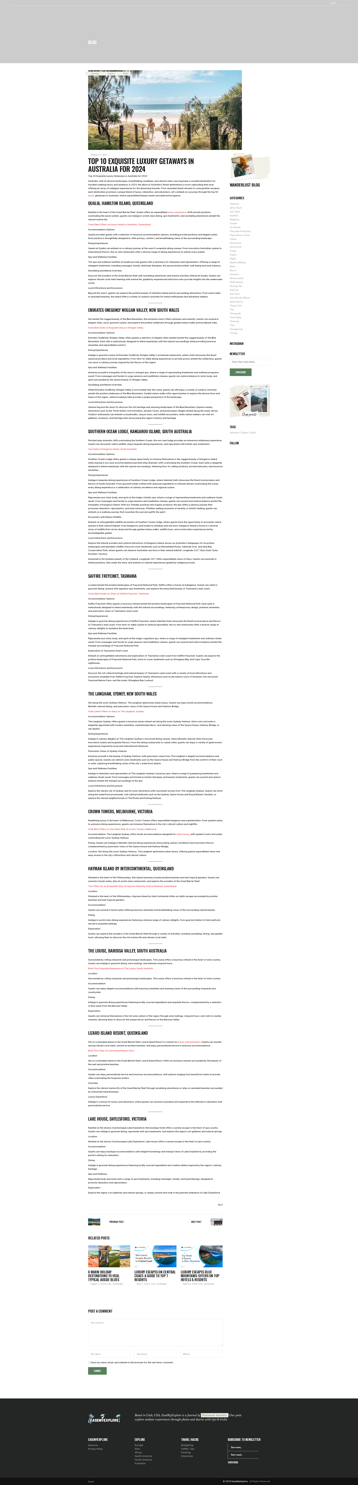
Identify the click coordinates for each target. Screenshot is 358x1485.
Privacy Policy (95, 1448)
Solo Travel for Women (240, 297)
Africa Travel (235, 207)
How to (233, 270)
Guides (253, 432)
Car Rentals (235, 227)
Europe (233, 250)
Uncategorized (236, 329)
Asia (137, 1448)
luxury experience (177, 212)
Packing (186, 1452)
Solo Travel (234, 293)
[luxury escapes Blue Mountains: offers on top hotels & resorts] (202, 1256)
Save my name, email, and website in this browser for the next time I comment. (132, 1362)
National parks (236, 278)
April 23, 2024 (190, 1283)
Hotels (126, 73)
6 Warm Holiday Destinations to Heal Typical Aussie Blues (103, 1275)
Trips (232, 325)
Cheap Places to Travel (239, 235)
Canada (233, 223)
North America (236, 282)
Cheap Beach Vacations (240, 231)
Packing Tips (236, 286)
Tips (232, 309)
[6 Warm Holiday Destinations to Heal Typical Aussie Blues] (109, 1256)
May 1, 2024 (143, 1283)
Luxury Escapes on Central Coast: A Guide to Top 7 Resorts (155, 1275)
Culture (233, 239)
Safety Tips (187, 1448)
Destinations (235, 243)
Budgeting (234, 219)
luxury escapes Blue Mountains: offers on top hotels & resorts (200, 1275)
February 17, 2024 (98, 154)
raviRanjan (116, 1283)
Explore (111, 73)
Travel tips (234, 321)
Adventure (234, 203)
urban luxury (182, 834)
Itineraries (234, 274)
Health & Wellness (238, 262)
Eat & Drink (235, 246)
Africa (138, 1452)
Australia (95, 73)
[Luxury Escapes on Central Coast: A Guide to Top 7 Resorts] (155, 1256)
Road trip (234, 290)
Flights (233, 258)
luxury (91, 195)
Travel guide (235, 313)
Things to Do (236, 305)
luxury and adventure (189, 1041)
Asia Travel (235, 211)
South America (236, 301)
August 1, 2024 (98, 1283)
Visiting (233, 333)
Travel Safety (235, 317)
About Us (93, 1445)
